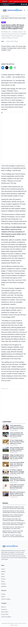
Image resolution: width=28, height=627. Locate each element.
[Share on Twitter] (6, 67)
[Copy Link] (14, 67)
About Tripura (4, 611)
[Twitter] (24, 4)
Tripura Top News (5, 599)
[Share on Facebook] (2, 67)
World (6, 16)
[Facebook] (21, 4)
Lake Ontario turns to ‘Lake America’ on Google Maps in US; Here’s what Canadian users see (13, 527)
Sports (3, 576)
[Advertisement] (14, 403)
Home (2, 16)
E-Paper (3, 594)
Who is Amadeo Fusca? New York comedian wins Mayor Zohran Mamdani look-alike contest (13, 519)
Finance (3, 579)
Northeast (3, 586)
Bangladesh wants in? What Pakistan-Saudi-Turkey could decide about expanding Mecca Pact (13, 515)
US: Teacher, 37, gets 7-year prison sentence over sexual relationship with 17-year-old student (13, 535)
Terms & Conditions (6, 616)
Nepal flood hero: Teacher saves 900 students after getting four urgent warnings (13, 531)
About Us (3, 607)
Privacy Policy (4, 614)
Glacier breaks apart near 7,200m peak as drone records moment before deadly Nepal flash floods (14, 523)
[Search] (24, 10)
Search (3, 596)
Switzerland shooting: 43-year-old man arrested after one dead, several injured (13, 511)
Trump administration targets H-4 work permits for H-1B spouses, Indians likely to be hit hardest (13, 507)
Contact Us (4, 609)
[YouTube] (26, 4)
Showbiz (3, 584)
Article (2, 581)
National (3, 571)
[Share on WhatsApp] (10, 67)
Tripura (3, 569)
